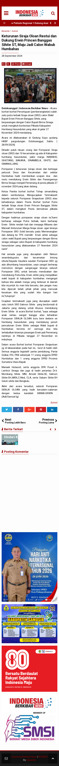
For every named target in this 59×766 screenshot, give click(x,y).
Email (28, 64)
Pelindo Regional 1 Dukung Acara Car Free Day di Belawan (34, 24)
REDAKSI (43, 756)
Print (17, 64)
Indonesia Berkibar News (24, 756)
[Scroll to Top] (52, 758)
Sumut (53, 402)
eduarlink (31, 760)
